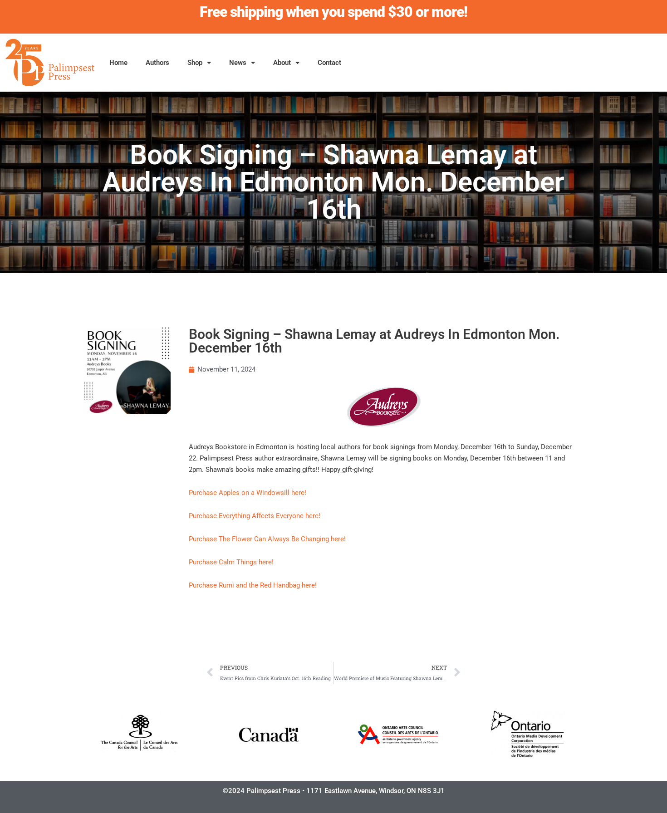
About (282, 63)
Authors (157, 63)
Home (118, 63)
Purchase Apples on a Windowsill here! (247, 493)
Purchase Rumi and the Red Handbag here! (254, 585)
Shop (194, 63)
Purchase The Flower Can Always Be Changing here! (267, 539)
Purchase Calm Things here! (231, 562)
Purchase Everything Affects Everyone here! (254, 516)
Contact (329, 63)
